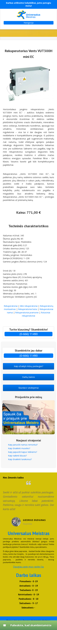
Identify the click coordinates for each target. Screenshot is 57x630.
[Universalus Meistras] (28, 14)
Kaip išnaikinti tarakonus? (20, 459)
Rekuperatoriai (11, 306)
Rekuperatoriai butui (27, 309)
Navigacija (28, 22)
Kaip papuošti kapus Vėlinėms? (22, 452)
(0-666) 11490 (29, 334)
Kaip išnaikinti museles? (19, 448)
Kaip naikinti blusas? (17, 455)
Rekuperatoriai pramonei (27, 312)
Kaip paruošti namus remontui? (23, 444)
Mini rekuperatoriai (29, 306)
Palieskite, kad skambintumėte (30, 625)
